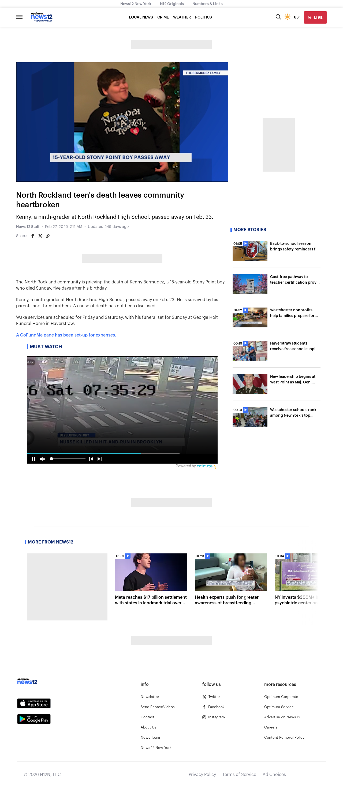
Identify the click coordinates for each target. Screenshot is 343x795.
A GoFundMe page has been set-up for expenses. (66, 335)
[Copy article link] (48, 236)
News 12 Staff (27, 227)
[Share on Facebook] (33, 236)
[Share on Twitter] (40, 236)
